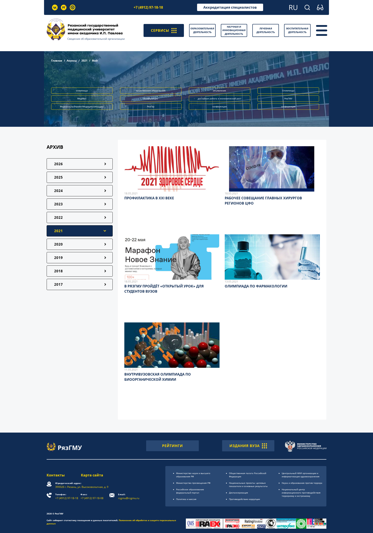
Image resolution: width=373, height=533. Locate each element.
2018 (58, 271)
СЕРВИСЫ (160, 30)
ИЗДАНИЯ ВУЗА (244, 445)
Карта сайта (92, 475)
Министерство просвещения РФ (193, 482)
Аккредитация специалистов (230, 7)
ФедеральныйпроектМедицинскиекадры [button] (82, 106)
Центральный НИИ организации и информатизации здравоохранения (300, 475)
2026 (58, 164)
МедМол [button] (81, 98)
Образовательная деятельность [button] (202, 30)
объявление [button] (219, 90)
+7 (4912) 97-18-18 (148, 7)
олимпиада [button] (82, 90)
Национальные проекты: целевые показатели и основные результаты (248, 484)
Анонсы (72, 60)
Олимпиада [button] (288, 90)
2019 (58, 257)
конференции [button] (219, 106)
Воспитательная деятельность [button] (297, 30)
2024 (58, 190)
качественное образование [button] (151, 90)
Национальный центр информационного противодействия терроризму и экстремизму (301, 492)
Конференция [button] (151, 98)
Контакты (56, 475)
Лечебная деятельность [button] (265, 30)
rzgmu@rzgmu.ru (128, 496)
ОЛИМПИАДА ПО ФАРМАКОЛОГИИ (256, 286)
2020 (58, 244)
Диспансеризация (238, 492)
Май (95, 60)
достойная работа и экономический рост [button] (219, 98)
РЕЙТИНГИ (172, 445)
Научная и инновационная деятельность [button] (233, 30)
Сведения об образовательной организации (96, 39)
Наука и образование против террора (302, 482)
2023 (58, 204)
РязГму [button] (150, 106)
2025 (58, 177)
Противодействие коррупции (244, 499)
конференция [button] (288, 106)
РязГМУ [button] (288, 98)
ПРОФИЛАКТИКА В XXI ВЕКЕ (149, 198)
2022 (58, 217)
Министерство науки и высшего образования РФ (193, 475)
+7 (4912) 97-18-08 (92, 496)
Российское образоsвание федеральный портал (190, 491)
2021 (84, 60)
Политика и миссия (186, 499)
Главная (56, 60)
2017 (58, 284)
